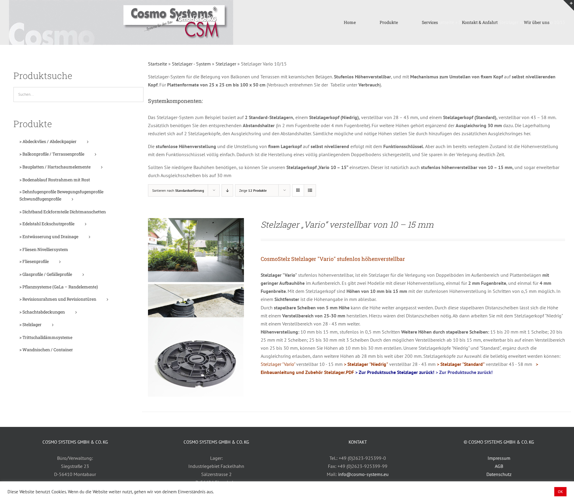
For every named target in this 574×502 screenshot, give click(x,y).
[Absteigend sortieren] (227, 190)
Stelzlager (226, 64)
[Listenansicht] (310, 190)
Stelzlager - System (191, 64)
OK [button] (560, 491)
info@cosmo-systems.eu (363, 474)
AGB (499, 466)
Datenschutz (499, 474)
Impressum (499, 458)
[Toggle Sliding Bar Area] (568, 5)
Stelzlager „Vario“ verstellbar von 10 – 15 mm (347, 224)
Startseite (157, 64)
